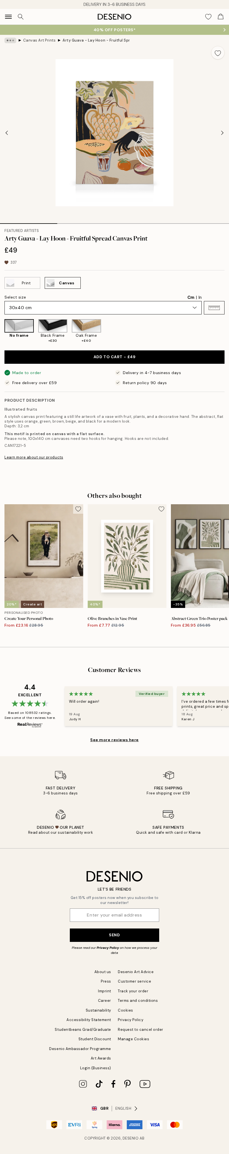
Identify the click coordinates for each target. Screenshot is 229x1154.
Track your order (133, 991)
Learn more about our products (33, 457)
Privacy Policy (108, 947)
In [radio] (200, 297)
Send (114, 934)
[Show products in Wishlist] (208, 16)
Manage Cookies (133, 1039)
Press (106, 981)
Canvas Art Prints (39, 40)
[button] (214, 307)
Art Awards (101, 1058)
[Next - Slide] (222, 132)
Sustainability (98, 1010)
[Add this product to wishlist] (218, 52)
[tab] (28, 221)
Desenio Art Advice (136, 971)
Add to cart (114, 356)
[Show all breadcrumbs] (10, 40)
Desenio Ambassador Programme (80, 1048)
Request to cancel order (140, 1029)
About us (102, 971)
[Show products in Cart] (220, 16)
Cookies (125, 1010)
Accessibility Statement (88, 1019)
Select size (15, 297)
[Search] (21, 16)
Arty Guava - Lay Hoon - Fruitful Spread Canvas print (96, 40)
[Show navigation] (8, 16)
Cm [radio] (190, 297)
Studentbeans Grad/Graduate (83, 1029)
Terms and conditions (138, 1000)
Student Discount (94, 1039)
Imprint (104, 991)
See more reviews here (114, 739)
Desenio (131, 1138)
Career (104, 1000)
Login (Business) (95, 1068)
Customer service (134, 981)
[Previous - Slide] (6, 132)
